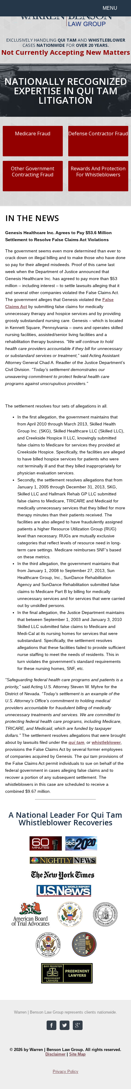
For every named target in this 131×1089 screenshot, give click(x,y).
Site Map (77, 1054)
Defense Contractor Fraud (98, 133)
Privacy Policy (65, 1071)
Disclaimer (55, 1054)
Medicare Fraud (32, 133)
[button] (114, 8)
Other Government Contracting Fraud (32, 171)
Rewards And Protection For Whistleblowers (98, 171)
